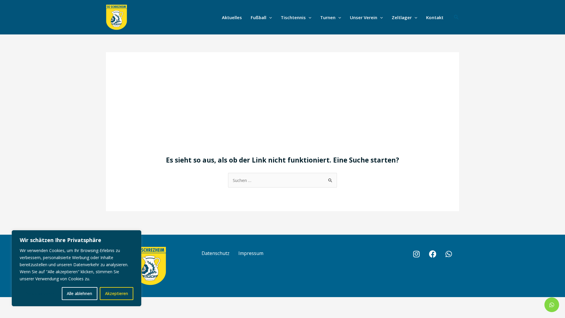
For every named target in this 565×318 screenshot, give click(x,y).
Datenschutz (216, 253)
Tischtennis (293, 17)
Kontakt (434, 17)
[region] (76, 268)
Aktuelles (232, 17)
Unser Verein (363, 17)
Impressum (250, 253)
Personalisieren (39, 293)
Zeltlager (402, 17)
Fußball (258, 17)
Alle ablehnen (79, 293)
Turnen (327, 17)
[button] (269, 17)
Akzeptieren (116, 293)
